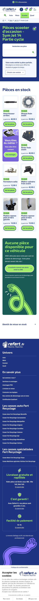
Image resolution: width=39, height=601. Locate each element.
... (6, 20)
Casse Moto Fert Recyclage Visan (13, 458)
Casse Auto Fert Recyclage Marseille (14, 414)
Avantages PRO (7, 385)
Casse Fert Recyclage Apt (10, 436)
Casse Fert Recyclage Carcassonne (14, 418)
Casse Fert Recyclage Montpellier (13, 421)
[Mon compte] (21, 9)
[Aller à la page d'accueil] (9, 9)
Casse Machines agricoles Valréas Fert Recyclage (18, 461)
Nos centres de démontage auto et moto (15, 396)
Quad (4, 366)
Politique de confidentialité (19, 567)
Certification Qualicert (9, 399)
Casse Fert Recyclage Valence (12, 432)
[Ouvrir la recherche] (6, 15)
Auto (4, 358)
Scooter (5, 363)
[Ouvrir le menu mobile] (35, 9)
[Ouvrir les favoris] (26, 9)
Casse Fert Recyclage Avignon (12, 425)
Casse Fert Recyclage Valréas (12, 443)
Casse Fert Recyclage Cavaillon (12, 428)
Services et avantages (9, 381)
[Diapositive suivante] (36, 3)
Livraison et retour (8, 389)
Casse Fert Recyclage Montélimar (13, 439)
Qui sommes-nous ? (9, 378)
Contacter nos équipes (9, 392)
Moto (4, 360)
